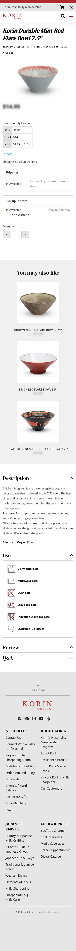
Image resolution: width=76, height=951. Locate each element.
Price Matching (16, 803)
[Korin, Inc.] (13, 16)
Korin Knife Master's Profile (55, 768)
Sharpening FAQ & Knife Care (18, 897)
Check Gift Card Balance (16, 788)
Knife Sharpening (17, 888)
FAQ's (9, 810)
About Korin (49, 753)
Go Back (9, 53)
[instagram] (34, 718)
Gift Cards (12, 779)
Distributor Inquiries (20, 766)
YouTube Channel (53, 831)
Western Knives (16, 876)
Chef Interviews (51, 837)
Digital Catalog (51, 856)
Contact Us (13, 738)
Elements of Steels (18, 882)
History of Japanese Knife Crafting (19, 838)
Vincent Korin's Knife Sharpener (55, 779)
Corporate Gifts (16, 797)
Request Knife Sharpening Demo (18, 757)
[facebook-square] (19, 718)
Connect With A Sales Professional (20, 746)
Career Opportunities (55, 850)
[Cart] (62, 7)
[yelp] (48, 718)
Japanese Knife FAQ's (20, 858)
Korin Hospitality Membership (22, 7)
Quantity (8, 226)
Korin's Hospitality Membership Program (53, 742)
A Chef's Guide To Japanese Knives (18, 849)
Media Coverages (53, 844)
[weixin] (27, 718)
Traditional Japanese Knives (20, 866)
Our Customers (51, 788)
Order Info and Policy (20, 773)
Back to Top (38, 690)
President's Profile (53, 760)
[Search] (63, 16)
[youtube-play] (41, 718)
